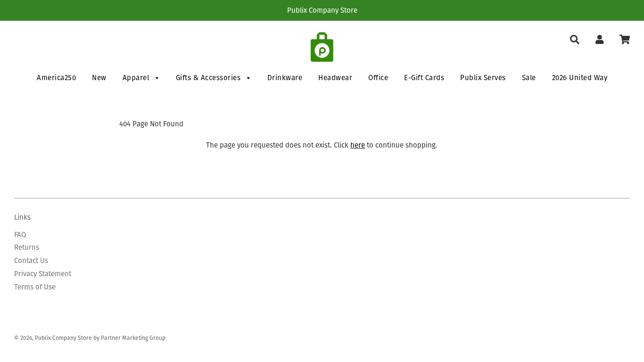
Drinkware (285, 77)
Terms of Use (35, 287)
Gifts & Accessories (209, 77)
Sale (529, 77)
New (99, 77)
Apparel (137, 77)
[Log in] (599, 40)
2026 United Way (580, 77)
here (357, 145)
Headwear (335, 77)
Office (378, 77)
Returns (26, 247)
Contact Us (31, 260)
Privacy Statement (42, 274)
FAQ (20, 234)
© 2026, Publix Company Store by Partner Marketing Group (89, 338)
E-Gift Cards (424, 77)
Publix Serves (483, 77)
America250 (56, 77)
